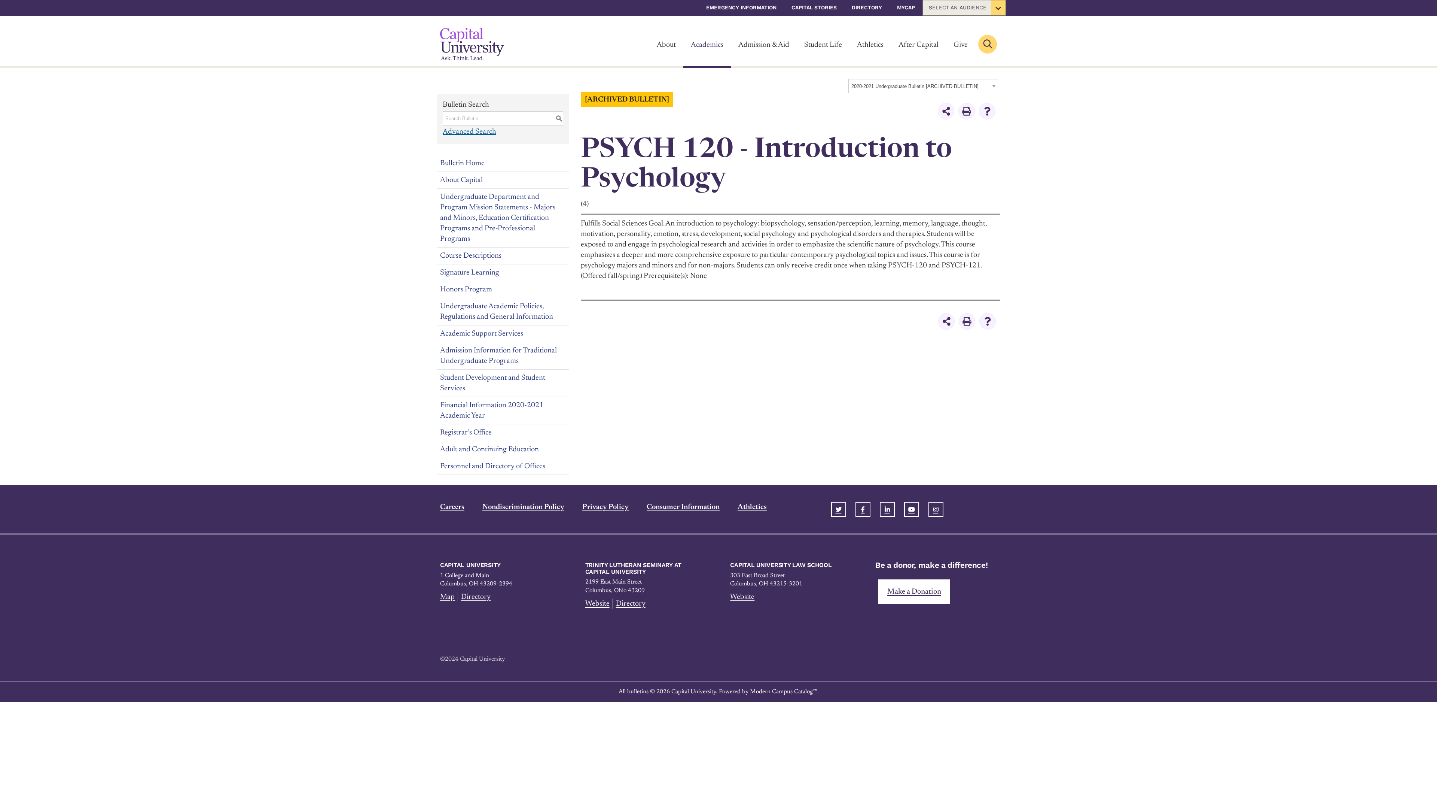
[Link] (472, 44)
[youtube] (911, 509)
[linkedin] (887, 509)
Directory (867, 7)
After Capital (918, 45)
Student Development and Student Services (492, 383)
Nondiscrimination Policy (523, 507)
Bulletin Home (462, 163)
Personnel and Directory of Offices (492, 466)
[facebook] (862, 509)
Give (961, 45)
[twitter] (838, 509)
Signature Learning (469, 272)
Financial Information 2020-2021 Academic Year (491, 410)
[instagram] (935, 509)
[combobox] (923, 86)
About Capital (461, 180)
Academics (707, 45)
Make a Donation (914, 592)
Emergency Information (741, 7)
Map (447, 597)
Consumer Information (683, 507)
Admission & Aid (763, 45)
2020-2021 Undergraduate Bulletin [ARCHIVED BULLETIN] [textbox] (915, 86)
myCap (906, 7)
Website (597, 603)
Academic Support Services (481, 333)
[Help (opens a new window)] (987, 111)
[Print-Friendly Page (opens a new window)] (966, 111)
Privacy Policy (605, 507)
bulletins (638, 692)
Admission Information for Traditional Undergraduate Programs (498, 356)
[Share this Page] (946, 111)
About (666, 45)
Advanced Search (469, 132)
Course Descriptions (470, 256)
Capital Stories (814, 7)
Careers (452, 507)
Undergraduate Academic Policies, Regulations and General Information (496, 312)
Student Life (823, 45)
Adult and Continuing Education (489, 449)
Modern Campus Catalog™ (783, 692)
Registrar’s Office (466, 432)
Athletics (870, 45)
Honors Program (466, 289)
